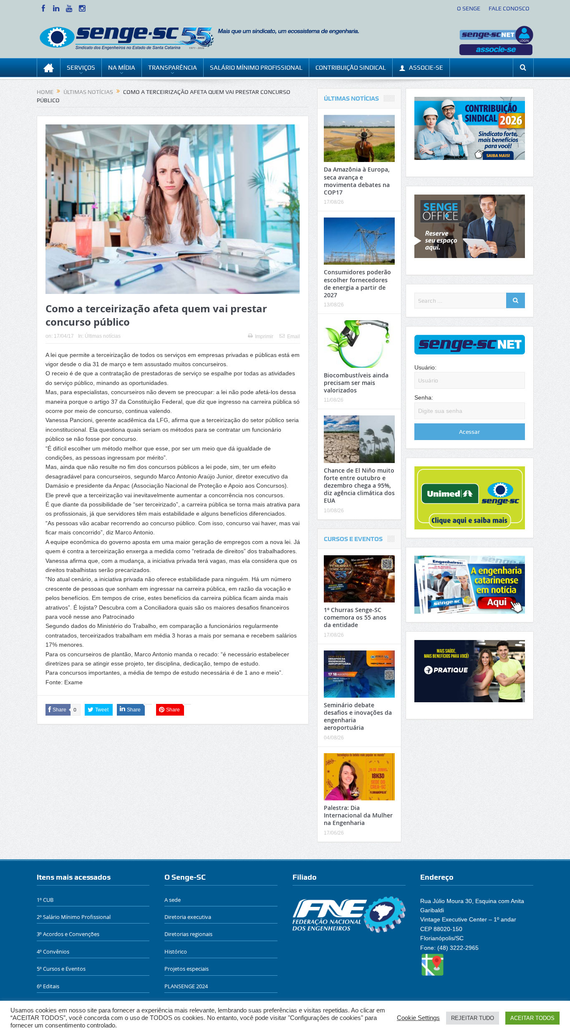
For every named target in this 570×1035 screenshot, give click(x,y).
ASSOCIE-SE (426, 67)
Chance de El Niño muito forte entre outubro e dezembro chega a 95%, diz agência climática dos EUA (359, 485)
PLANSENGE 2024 (186, 986)
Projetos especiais (186, 968)
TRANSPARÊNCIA (172, 67)
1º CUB (45, 899)
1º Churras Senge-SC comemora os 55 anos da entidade (355, 617)
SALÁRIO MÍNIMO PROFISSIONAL (256, 67)
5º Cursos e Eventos (61, 968)
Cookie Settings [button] (418, 1018)
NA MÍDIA (121, 67)
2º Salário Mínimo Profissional (74, 917)
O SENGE (468, 8)
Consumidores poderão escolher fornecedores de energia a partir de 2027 (357, 283)
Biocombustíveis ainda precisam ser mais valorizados (356, 382)
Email (293, 336)
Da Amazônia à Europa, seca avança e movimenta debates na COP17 (357, 180)
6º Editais (48, 986)
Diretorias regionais (188, 934)
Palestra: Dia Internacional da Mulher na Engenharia (358, 815)
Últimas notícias (103, 336)
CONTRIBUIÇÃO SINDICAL (350, 67)
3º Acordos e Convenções (68, 934)
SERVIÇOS (81, 67)
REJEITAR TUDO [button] (472, 1018)
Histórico (175, 951)
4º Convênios (53, 951)
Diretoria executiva (187, 917)
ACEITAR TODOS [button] (532, 1018)
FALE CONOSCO (509, 8)
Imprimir (264, 336)
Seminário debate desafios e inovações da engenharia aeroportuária (358, 716)
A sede (172, 899)
